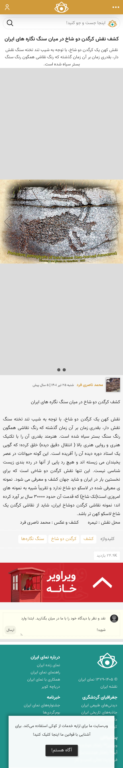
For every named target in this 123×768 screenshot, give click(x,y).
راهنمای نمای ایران (45, 672)
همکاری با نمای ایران (43, 680)
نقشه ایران (108, 687)
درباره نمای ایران (45, 657)
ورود (7, 7)
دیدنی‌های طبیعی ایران (99, 705)
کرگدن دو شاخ (63, 539)
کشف (89, 539)
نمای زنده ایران (48, 665)
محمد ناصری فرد (90, 385)
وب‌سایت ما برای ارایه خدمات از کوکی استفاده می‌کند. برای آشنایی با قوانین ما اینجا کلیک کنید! (61, 730)
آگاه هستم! (61, 750)
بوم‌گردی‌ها (51, 712)
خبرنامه (53, 697)
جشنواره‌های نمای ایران (42, 705)
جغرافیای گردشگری (99, 697)
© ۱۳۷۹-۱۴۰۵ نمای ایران (97, 680)
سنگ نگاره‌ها (32, 539)
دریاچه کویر (50, 687)
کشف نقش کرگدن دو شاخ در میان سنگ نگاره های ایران (62, 39)
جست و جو (10, 22)
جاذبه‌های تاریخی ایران (99, 712)
